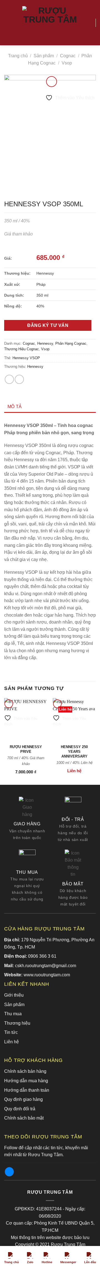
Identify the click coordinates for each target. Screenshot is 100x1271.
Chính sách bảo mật (24, 1118)
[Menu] (7, 22)
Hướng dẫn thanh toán (26, 1090)
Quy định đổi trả (19, 1108)
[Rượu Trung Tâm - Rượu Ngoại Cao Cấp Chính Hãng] (50, 22)
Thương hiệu (17, 1023)
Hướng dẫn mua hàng (26, 1080)
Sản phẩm (44, 55)
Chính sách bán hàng (25, 1071)
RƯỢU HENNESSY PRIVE (26, 749)
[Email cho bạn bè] (19, 379)
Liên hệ (11, 1041)
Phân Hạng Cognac (70, 343)
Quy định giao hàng (23, 1099)
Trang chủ (18, 55)
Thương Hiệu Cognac (21, 349)
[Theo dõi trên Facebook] (9, 1171)
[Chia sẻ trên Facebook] (9, 379)
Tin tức (11, 1032)
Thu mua (13, 1013)
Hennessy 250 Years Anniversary (74, 751)
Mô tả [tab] (15, 406)
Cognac (68, 55)
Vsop (67, 63)
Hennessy (45, 343)
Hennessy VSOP (26, 358)
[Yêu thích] (89, 23)
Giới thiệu (14, 995)
